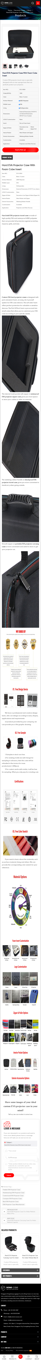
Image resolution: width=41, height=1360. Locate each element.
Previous (1, 1250)
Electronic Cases (19, 10)
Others (29, 10)
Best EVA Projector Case (10, 1201)
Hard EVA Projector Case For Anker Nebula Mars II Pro (30, 1257)
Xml (2, 1350)
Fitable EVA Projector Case (11, 1189)
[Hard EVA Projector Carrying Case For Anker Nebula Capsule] (11, 1244)
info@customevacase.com (15, 1317)
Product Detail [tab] (7, 157)
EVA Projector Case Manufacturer (13, 1204)
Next (39, 1250)
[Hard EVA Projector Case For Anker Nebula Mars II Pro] (30, 1244)
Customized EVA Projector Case (13, 1195)
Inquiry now (19, 150)
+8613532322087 (15, 1313)
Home (10, 10)
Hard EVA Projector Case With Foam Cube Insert (17, 1145)
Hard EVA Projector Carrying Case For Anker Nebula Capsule (11, 1257)
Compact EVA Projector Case (12, 1198)
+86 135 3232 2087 (13, 1310)
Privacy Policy (9, 1350)
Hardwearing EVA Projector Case (13, 1192)
